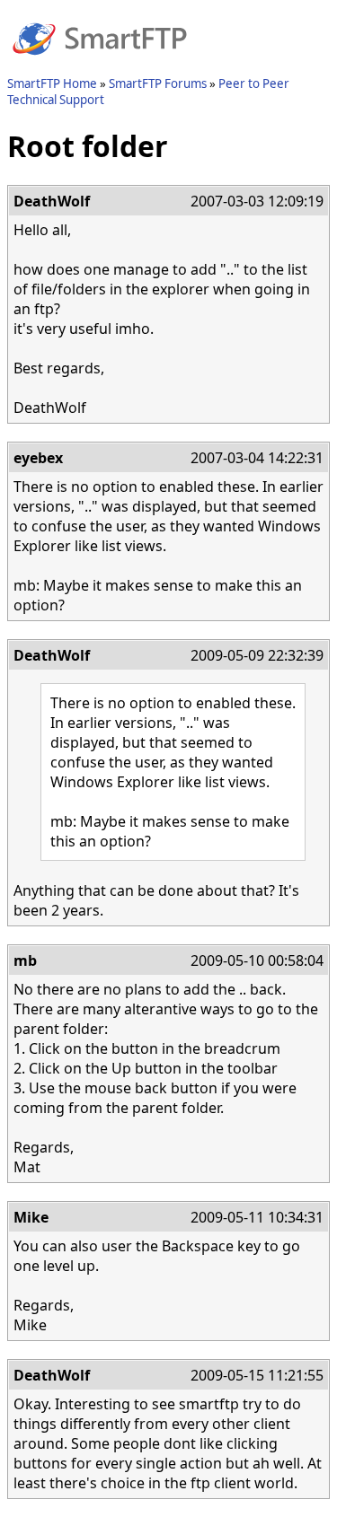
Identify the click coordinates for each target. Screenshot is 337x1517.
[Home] (99, 65)
